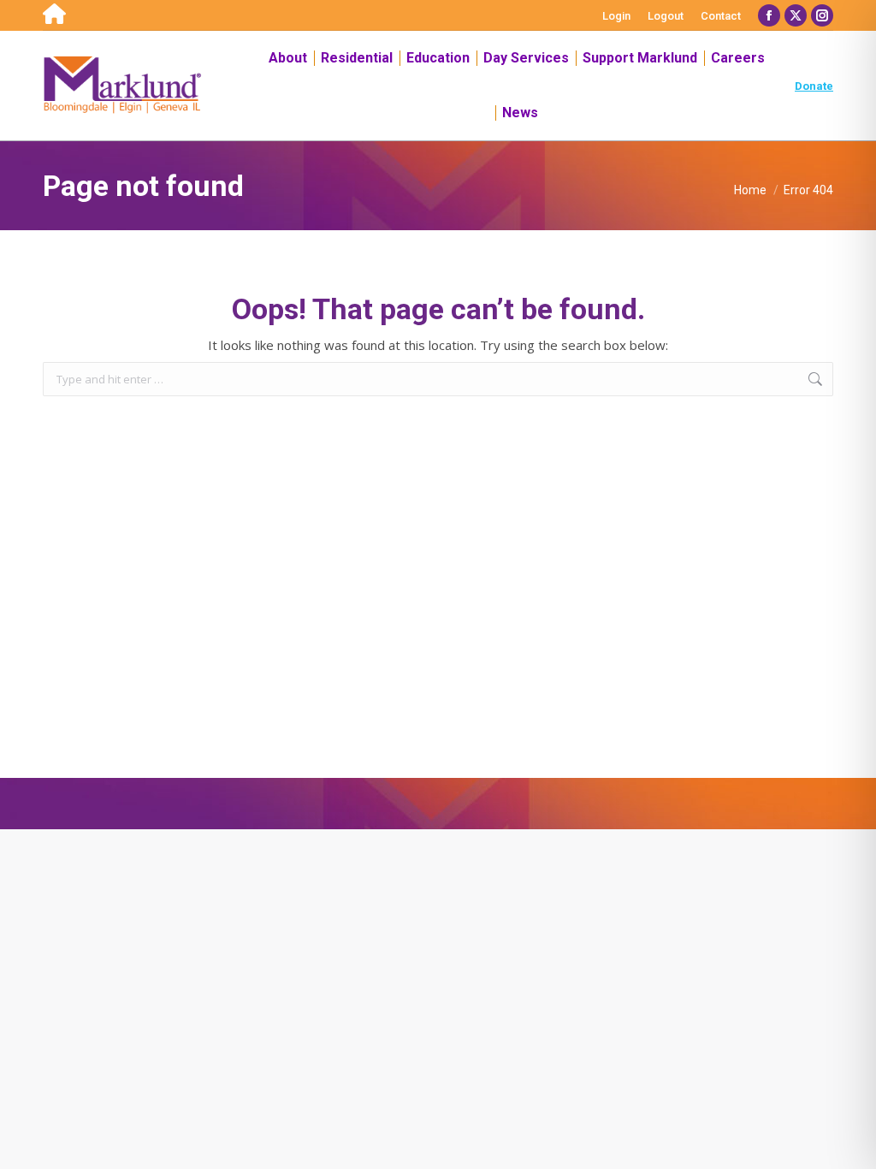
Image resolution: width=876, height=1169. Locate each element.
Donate (814, 86)
